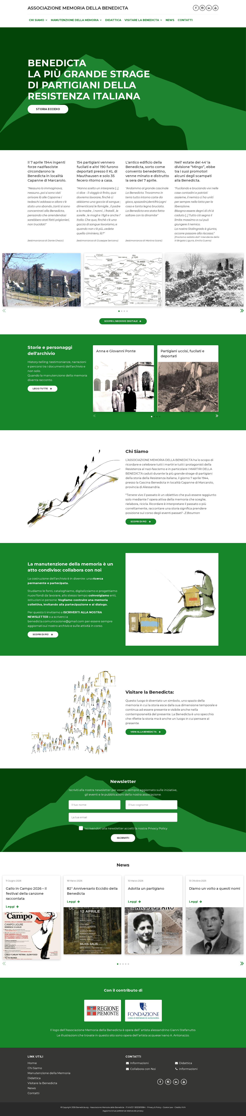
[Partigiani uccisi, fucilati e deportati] (187, 387)
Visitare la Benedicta (142, 20)
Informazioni (139, 1063)
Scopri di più (139, 521)
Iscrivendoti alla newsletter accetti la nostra (125, 828)
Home (32, 1063)
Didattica (113, 20)
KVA (184, 1107)
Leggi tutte (40, 388)
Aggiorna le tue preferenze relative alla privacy (123, 1111)
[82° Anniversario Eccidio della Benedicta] (92, 930)
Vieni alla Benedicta (144, 732)
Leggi (11, 906)
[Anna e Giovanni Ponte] (123, 387)
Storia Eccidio (48, 109)
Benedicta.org (82, 1107)
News (170, 20)
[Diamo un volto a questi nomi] (214, 930)
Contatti (185, 20)
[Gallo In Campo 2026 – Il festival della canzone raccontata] (31, 935)
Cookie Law (168, 1107)
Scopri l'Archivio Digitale (121, 321)
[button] (242, 310)
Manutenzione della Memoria (75, 20)
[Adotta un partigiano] (153, 930)
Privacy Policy (157, 828)
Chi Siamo (37, 20)
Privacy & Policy (154, 1107)
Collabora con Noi (143, 1069)
